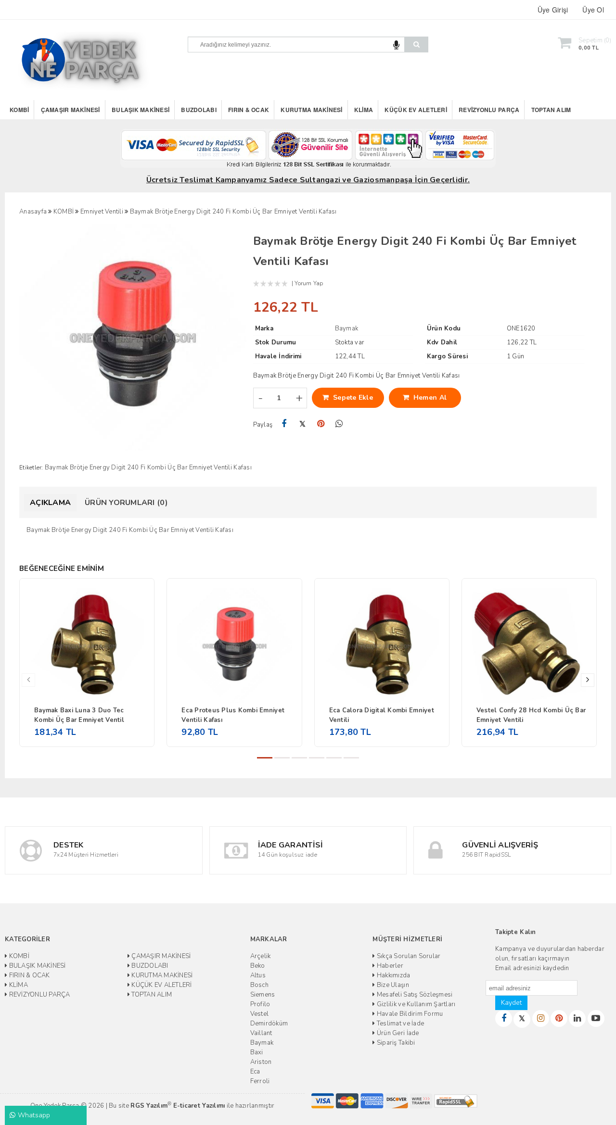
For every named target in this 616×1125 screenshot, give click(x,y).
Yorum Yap (309, 283)
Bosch (259, 985)
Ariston (261, 1062)
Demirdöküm (269, 1023)
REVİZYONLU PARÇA (489, 109)
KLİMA (363, 109)
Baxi (256, 1052)
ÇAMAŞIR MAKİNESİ (70, 109)
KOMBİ (19, 109)
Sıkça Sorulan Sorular (407, 956)
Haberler (389, 965)
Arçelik (260, 956)
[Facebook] (284, 424)
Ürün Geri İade (397, 1033)
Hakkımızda (392, 975)
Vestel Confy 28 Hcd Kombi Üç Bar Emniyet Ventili (531, 715)
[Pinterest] (320, 424)
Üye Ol (593, 9)
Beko (257, 965)
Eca (255, 1071)
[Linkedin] (577, 1018)
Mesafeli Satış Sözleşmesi (413, 994)
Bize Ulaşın (392, 985)
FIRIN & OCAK (248, 109)
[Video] (596, 1018)
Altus (258, 975)
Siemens (262, 994)
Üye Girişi (553, 9)
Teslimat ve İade (399, 1023)
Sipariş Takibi (395, 1042)
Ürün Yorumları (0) (126, 502)
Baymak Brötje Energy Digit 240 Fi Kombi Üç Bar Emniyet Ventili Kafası (148, 467)
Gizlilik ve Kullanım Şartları (415, 1004)
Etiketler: (31, 467)
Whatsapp (32, 1115)
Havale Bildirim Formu (409, 1014)
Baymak (262, 1042)
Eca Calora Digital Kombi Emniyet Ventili (381, 715)
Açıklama (50, 502)
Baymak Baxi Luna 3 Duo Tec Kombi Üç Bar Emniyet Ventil (79, 715)
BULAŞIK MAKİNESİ (140, 109)
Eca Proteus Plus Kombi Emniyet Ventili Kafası (232, 715)
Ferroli (260, 1081)
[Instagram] (540, 1018)
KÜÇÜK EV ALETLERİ (416, 109)
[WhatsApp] (339, 424)
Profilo (260, 1004)
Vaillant (261, 1033)
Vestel (259, 1014)
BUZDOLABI (198, 109)
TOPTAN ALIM (551, 109)
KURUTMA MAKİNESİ (311, 109)
